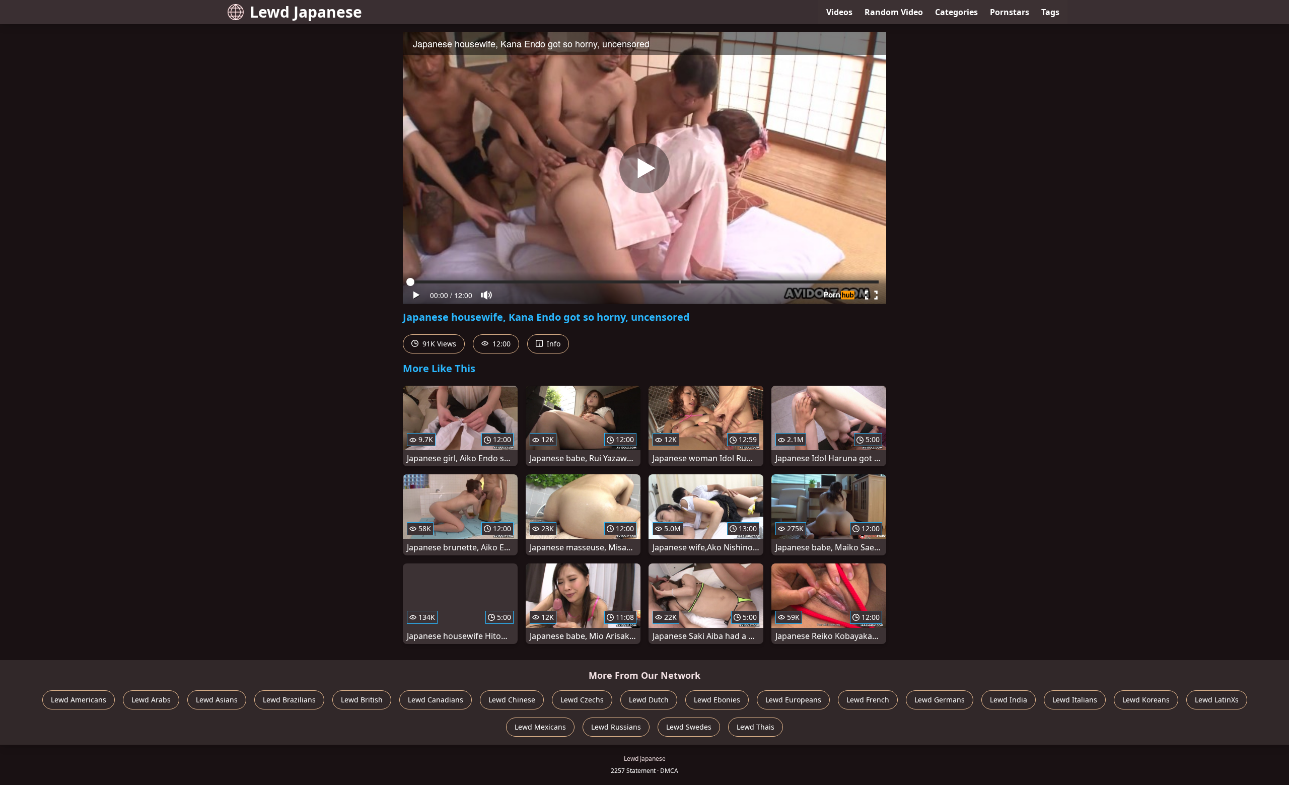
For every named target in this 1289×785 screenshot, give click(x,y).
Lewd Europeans (793, 699)
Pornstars (1009, 12)
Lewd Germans (939, 699)
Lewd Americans (78, 699)
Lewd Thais (755, 727)
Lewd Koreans (1146, 699)
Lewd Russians (616, 727)
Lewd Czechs (582, 699)
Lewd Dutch (649, 699)
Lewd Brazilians (289, 699)
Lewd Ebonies (717, 699)
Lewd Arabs (151, 699)
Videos (839, 12)
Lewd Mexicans (540, 727)
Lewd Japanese (306, 12)
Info (552, 343)
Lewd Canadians (435, 699)
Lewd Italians (1074, 699)
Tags (1050, 12)
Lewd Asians (217, 699)
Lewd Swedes (688, 727)
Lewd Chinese (511, 699)
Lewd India (1008, 699)
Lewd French (867, 699)
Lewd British (362, 699)
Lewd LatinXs (1217, 699)
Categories (956, 12)
